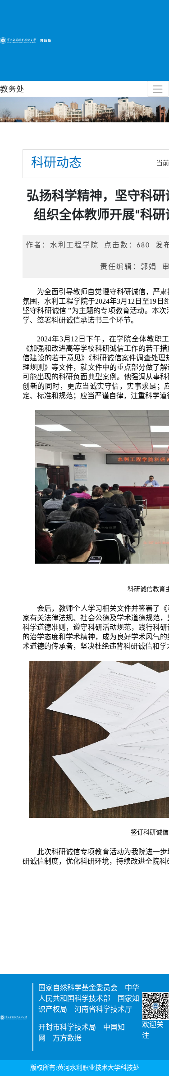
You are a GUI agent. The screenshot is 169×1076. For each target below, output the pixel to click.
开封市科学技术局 (67, 1027)
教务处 (12, 89)
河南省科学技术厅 (103, 1009)
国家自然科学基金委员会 (78, 988)
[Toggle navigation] (158, 89)
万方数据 (67, 1038)
